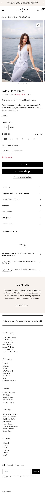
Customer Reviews (8, 381)
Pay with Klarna (7, 400)
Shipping (5, 366)
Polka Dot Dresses (8, 417)
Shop (10, 17)
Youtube (5, 453)
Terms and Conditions (10, 352)
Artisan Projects (8, 347)
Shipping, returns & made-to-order (15, 193)
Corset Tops (6, 431)
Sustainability (7, 224)
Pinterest (5, 450)
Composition (7, 212)
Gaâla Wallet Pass (8, 393)
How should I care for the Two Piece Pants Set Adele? (18, 262)
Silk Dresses (6, 421)
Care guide (6, 218)
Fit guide (5, 205)
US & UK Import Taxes (10, 199)
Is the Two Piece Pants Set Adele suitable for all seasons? (19, 270)
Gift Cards (5, 395)
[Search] (38, 10)
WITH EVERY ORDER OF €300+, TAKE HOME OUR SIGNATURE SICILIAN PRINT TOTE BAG (22, 3)
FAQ (4, 378)
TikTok (4, 448)
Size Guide (6, 373)
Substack (5, 443)
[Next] (26, 84)
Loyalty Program (8, 397)
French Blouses (7, 424)
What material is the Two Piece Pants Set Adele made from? (18, 254)
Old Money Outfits (8, 419)
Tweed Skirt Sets (8, 429)
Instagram (5, 445)
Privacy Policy (7, 349)
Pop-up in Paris (7, 342)
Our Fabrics (6, 345)
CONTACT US (22, 305)
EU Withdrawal (7, 371)
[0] (41, 10)
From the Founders (9, 337)
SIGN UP (36, 471)
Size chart (6, 187)
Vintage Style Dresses (10, 426)
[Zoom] (38, 25)
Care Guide (6, 376)
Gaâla (9, 491)
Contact (5, 364)
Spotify (4, 455)
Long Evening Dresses (10, 414)
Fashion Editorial (8, 402)
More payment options (22, 177)
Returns (5, 368)
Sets (15, 17)
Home (4, 17)
